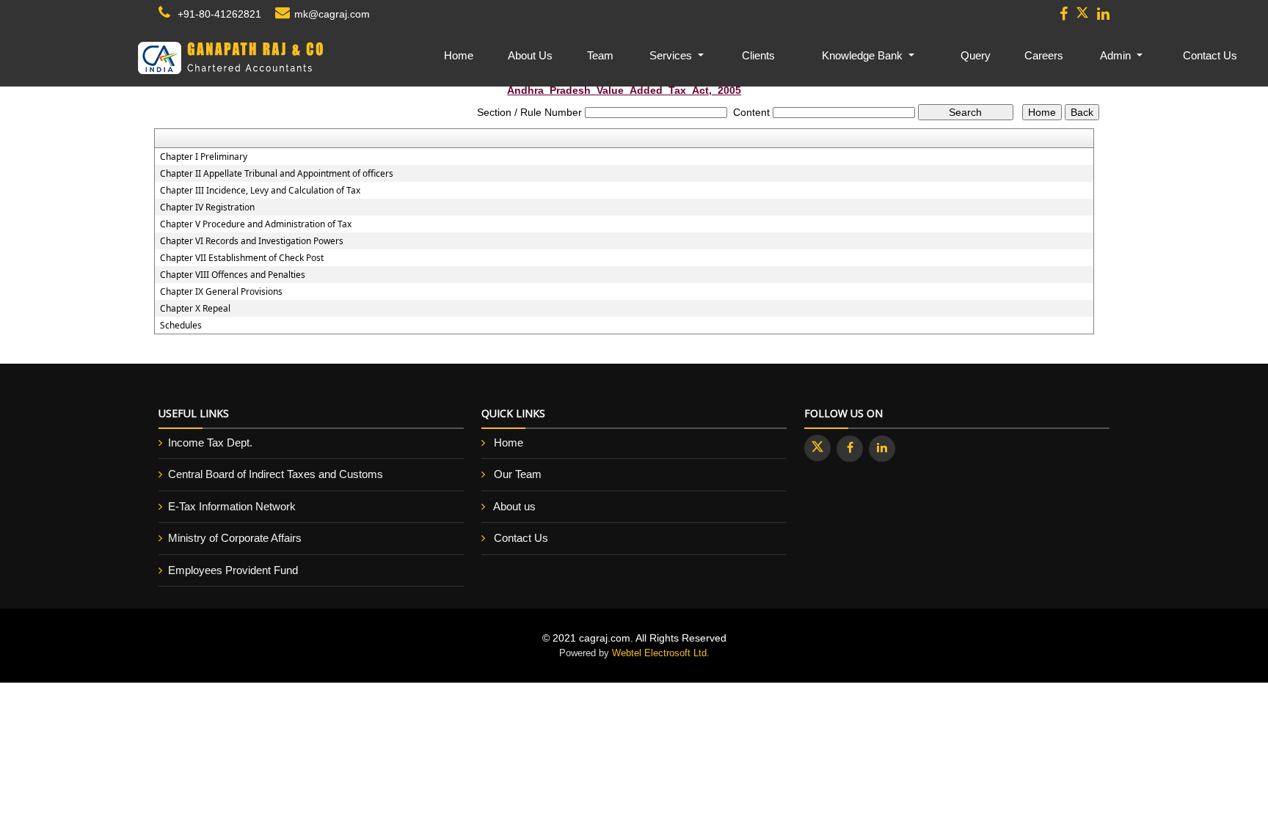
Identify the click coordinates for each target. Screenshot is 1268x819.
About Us (530, 55)
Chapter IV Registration (207, 207)
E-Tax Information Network (232, 506)
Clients (758, 55)
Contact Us (1210, 55)
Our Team (518, 474)
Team (600, 55)
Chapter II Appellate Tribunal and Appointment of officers (276, 174)
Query (976, 55)
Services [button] (672, 55)
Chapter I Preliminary (203, 157)
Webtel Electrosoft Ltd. (661, 652)
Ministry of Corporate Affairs (235, 538)
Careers (1043, 55)
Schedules (181, 325)
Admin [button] (1117, 55)
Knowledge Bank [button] (864, 55)
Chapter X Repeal (195, 309)
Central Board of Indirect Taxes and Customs (275, 474)
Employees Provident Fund (233, 570)
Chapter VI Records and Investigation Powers (251, 241)
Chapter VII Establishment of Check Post (242, 258)
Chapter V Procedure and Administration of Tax (255, 224)
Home (458, 55)
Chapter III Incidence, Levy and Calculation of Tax (260, 191)
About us (514, 506)
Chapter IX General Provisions (221, 292)
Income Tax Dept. (210, 442)
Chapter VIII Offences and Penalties (232, 275)
